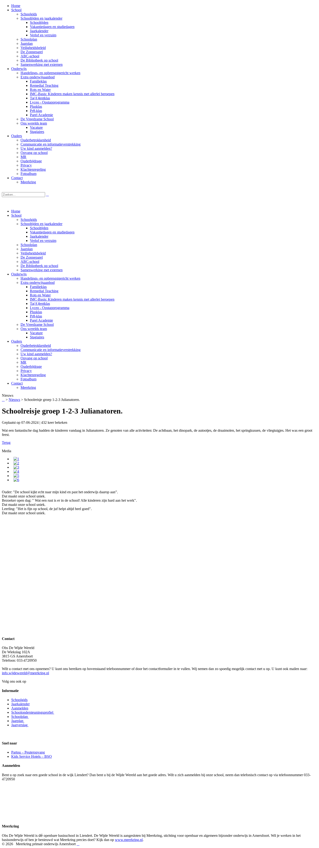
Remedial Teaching (44, 291)
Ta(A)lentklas (40, 304)
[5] (16, 476)
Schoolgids (29, 220)
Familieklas (38, 287)
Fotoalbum (28, 379)
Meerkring (28, 387)
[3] (16, 467)
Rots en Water (40, 295)
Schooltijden (39, 228)
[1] (16, 459)
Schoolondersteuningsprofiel (32, 712)
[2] (16, 463)
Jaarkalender (39, 236)
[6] (16, 480)
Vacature (36, 333)
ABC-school (30, 262)
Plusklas (36, 312)
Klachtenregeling (33, 375)
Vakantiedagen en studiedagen (52, 232)
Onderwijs (19, 274)
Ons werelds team (34, 329)
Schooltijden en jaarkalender (41, 224)
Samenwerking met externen (42, 270)
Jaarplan (27, 249)
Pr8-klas (36, 316)
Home (15, 211)
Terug (6, 443)
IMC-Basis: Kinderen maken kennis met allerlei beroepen (72, 299)
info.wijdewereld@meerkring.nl (25, 673)
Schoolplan (29, 245)
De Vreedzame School (37, 325)
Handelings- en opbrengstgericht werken (50, 278)
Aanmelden (19, 708)
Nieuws (14, 400)
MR (23, 362)
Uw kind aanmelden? (36, 354)
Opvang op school (34, 358)
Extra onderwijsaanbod (38, 283)
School (16, 215)
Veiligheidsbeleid (33, 253)
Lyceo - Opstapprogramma (49, 308)
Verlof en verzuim (43, 241)
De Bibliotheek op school (39, 266)
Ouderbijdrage (31, 366)
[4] (16, 471)
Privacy (26, 371)
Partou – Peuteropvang (28, 752)
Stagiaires (37, 337)
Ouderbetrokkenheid (36, 346)
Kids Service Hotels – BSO (31, 756)
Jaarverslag (19, 725)
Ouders (16, 341)
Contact (17, 383)
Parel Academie (41, 320)
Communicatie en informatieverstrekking (51, 350)
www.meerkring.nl (129, 840)
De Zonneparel (32, 257)
